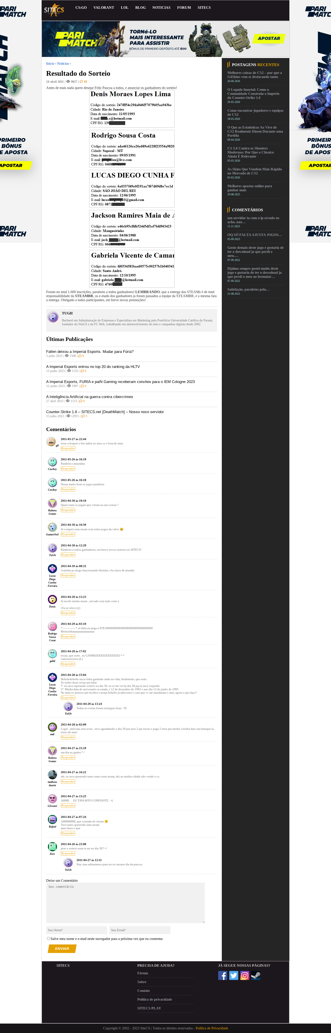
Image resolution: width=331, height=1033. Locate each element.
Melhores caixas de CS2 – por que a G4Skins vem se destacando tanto (254, 75)
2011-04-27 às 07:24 (73, 817)
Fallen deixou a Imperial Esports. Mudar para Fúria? (90, 352)
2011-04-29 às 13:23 (73, 597)
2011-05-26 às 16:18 (73, 480)
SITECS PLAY (149, 1008)
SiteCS (204, 7)
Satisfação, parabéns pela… (248, 289)
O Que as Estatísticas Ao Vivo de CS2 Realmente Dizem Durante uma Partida (255, 131)
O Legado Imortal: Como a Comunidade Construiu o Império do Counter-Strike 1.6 (253, 94)
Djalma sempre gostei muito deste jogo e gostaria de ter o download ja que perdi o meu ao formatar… (254, 272)
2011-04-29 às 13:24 (89, 704)
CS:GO (81, 7)
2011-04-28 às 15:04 (73, 675)
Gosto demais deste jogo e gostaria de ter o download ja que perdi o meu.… (255, 252)
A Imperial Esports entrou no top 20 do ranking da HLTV (93, 367)
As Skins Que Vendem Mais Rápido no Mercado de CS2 (254, 171)
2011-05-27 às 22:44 (73, 439)
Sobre (141, 982)
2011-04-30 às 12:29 (73, 545)
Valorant (103, 7)
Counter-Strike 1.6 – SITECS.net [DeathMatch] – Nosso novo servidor (105, 412)
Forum (184, 7)
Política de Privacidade (212, 1028)
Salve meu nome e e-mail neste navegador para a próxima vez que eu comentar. (107, 939)
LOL (125, 7)
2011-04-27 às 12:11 (89, 860)
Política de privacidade (154, 999)
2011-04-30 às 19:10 (73, 500)
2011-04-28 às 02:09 (73, 724)
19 (85, 81)
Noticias (161, 7)
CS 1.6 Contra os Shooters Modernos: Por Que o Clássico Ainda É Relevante (250, 152)
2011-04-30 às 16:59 (73, 524)
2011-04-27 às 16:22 (73, 772)
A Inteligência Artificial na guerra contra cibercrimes (89, 397)
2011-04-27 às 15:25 (73, 796)
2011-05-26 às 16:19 (73, 459)
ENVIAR (62, 949)
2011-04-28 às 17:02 (73, 651)
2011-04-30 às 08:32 (73, 566)
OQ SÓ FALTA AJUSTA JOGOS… (254, 235)
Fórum (142, 973)
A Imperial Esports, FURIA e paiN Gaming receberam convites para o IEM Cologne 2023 (120, 382)
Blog (140, 7)
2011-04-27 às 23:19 (73, 748)
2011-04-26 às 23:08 (73, 844)
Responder (68, 448)
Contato (143, 991)
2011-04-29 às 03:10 (73, 624)
